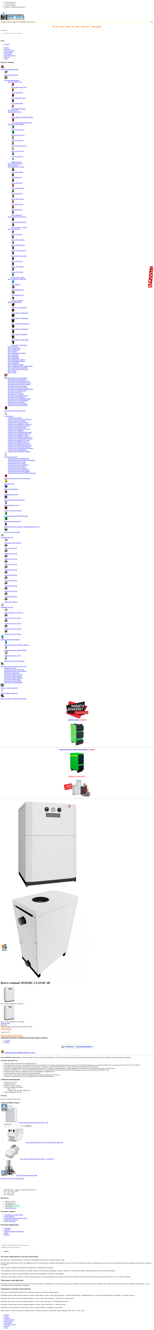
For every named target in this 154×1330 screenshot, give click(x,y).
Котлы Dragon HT (16, 210)
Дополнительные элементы (12, 543)
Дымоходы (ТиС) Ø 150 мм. (12, 629)
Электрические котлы (11, 457)
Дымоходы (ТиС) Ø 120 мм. (12, 623)
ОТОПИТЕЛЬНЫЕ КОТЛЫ (9, 69)
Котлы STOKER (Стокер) (15, 364)
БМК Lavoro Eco (16, 162)
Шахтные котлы (9, 483)
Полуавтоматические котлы (12, 521)
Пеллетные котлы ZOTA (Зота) (17, 386)
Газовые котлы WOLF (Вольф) (17, 450)
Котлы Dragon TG (16, 215)
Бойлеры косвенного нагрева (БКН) (15, 650)
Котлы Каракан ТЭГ (17, 295)
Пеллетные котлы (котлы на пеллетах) (16, 378)
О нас (6, 59)
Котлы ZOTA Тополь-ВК (19, 256)
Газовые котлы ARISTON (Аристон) (19, 443)
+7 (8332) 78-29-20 (9, 5)
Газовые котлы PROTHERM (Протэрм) (20, 445)
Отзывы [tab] (6, 1042)
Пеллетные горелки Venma (12, 679)
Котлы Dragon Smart (17, 199)
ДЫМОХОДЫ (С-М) (7, 537)
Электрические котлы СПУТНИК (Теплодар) (21, 473)
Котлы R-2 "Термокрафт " (19, 307)
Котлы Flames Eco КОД (18, 98)
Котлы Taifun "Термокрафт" (19, 329)
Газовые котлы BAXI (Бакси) (17, 421)
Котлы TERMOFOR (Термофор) (17, 367)
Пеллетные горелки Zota (11, 673)
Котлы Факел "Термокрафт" (19, 313)
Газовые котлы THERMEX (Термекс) (19, 451)
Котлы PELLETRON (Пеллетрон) (18, 369)
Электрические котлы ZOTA (16, 466)
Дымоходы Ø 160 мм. (10, 569)
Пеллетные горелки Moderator (13, 682)
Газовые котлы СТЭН (14, 417)
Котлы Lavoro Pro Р (17, 156)
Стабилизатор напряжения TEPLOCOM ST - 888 (33, 1122)
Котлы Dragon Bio (16, 193)
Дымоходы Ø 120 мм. (10, 553)
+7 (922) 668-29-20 (9, 4)
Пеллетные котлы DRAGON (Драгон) (19, 382)
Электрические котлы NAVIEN (17, 468)
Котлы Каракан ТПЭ (17, 290)
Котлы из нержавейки (11, 489)
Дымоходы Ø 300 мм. (10, 591)
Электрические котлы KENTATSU (18, 458)
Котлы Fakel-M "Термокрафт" (20, 323)
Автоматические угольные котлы (14, 500)
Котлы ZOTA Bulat (17, 272)
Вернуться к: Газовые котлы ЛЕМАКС (12, 1178)
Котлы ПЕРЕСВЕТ (14, 350)
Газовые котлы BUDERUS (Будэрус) (19, 429)
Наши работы (8, 52)
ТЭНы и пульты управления (9, 688)
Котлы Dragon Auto (17, 204)
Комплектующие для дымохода (13, 612)
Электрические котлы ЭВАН (16, 463)
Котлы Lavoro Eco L (17, 140)
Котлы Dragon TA (16, 177)
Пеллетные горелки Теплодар (13, 674)
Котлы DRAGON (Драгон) (16, 167)
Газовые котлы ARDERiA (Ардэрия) (19, 440)
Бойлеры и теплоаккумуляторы (10, 639)
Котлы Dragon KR (16, 183)
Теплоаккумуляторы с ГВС (12, 655)
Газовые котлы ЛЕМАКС (15, 430)
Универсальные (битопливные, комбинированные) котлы (21, 526)
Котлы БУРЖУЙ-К (13, 363)
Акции (6, 47)
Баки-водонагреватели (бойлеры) (14, 661)
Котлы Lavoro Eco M (17, 129)
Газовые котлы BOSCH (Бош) (17, 427)
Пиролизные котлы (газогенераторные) (16, 516)
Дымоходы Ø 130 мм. (10, 559)
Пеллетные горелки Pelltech (12, 681)
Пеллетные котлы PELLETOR (17, 391)
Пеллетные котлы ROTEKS (16, 402)
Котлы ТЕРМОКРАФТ (15, 302)
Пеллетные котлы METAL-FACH (18, 395)
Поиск (6, 1233)
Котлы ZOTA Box (16, 234)
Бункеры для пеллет (10, 668)
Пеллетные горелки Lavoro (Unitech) (15, 671)
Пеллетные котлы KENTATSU (17, 379)
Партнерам (7, 1228)
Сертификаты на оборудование (13, 1215)
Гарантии (7, 1230)
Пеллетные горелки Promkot (12, 676)
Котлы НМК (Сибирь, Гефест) (17, 353)
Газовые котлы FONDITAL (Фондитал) (20, 424)
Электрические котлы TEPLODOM (18, 470)
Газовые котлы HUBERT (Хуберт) (18, 435)
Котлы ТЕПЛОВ (13, 355)
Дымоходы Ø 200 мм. (10, 580)
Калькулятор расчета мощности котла (15, 1218)
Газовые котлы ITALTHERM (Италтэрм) (20, 438)
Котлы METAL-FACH (14, 112)
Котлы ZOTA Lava (17, 261)
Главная (6, 44)
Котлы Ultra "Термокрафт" (19, 334)
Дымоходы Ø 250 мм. (10, 586)
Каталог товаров (9, 50)
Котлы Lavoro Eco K (17, 151)
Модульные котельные (11, 75)
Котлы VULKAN (13, 165)
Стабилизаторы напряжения (9, 693)
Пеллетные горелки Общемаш (13, 677)
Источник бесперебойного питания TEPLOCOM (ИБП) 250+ (44, 1142)
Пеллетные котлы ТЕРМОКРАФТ (18, 400)
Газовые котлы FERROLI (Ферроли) (19, 425)
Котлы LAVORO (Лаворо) (16, 124)
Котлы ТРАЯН (12, 351)
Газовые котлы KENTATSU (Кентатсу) (19, 419)
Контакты (7, 49)
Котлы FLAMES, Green (15, 82)
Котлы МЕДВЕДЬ (13, 356)
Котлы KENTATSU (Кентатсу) (17, 216)
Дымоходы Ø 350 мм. (10, 596)
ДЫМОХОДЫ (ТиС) (7, 607)
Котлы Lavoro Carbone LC (19, 146)
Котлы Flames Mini (17, 103)
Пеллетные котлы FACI (15, 392)
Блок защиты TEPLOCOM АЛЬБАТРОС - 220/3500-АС (37, 1159)
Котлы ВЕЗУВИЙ (13, 358)
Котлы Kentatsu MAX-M (18, 222)
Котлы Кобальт (15, 284)
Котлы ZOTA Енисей (17, 240)
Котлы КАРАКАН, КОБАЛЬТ (17, 279)
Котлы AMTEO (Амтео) (15, 163)
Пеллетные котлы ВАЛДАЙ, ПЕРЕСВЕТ (20, 389)
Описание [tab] (7, 1041)
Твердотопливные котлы (11, 80)
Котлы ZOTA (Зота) (14, 229)
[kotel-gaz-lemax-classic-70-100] (9, 1002)
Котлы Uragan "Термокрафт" (20, 340)
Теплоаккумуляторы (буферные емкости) (16, 645)
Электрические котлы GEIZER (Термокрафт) (21, 460)
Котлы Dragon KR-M (17, 188)
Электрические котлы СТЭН (16, 461)
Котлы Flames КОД (17, 92)
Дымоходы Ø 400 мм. (10, 602)
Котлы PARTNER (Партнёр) (16, 361)
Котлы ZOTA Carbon (17, 277)
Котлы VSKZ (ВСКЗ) (14, 348)
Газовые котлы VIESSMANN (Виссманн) (20, 448)
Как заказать (8, 54)
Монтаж (6, 57)
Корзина (6, 1234)
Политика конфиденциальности (14, 1231)
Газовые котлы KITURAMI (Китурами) (20, 432)
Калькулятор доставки (11, 1219)
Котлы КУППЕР (13, 346)
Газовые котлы (8, 416)
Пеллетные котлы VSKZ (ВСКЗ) (18, 387)
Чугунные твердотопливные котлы (15, 410)
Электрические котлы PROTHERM (18, 471)
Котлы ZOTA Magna (17, 266)
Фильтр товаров (9, 1216)
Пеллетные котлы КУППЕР (16, 397)
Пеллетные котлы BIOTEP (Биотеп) (19, 381)
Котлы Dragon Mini (17, 172)
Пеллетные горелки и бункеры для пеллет (13, 666)
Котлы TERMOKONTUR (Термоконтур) (20, 366)
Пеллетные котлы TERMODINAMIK (19, 399)
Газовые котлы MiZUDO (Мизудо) (18, 442)
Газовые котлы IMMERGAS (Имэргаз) (19, 437)
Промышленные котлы (11, 494)
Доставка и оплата (10, 55)
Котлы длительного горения (12, 510)
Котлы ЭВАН (12, 371)
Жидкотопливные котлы (11, 505)
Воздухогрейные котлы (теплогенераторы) (17, 478)
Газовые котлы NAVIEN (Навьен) (18, 422)
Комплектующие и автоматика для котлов (13, 698)
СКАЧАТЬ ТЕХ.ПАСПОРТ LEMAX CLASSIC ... (20, 1053)
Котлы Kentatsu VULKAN (19, 227)
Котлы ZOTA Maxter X (18, 245)
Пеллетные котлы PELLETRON (17, 405)
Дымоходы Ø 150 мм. (10, 564)
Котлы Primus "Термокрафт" (20, 318)
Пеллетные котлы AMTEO (16, 394)
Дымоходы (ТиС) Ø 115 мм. (12, 618)
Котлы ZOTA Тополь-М (18, 250)
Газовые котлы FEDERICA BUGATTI (19, 434)
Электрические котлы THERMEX (18, 465)
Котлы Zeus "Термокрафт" (19, 345)
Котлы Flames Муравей (18, 109)
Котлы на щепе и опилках (12, 532)
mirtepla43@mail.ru (10, 2)
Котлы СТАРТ (12, 372)
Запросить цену (5, 1023)
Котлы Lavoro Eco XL (18, 135)
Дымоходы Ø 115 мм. (10, 548)
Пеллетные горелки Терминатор (14, 669)
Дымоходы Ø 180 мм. (10, 575)
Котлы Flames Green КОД (19, 87)
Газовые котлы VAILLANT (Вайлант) (19, 446)
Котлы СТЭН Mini (17, 300)
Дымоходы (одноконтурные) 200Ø (26, 1175)
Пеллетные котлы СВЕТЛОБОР (17, 403)
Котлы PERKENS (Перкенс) (16, 359)
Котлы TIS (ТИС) (13, 110)
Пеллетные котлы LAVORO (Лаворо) (19, 384)
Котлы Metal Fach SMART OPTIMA (22, 117)
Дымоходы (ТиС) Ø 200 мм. (12, 634)
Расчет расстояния (9, 1221)
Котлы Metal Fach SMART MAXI (21, 122)
